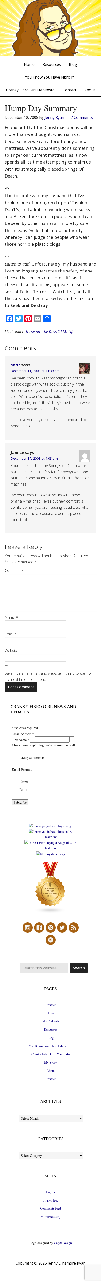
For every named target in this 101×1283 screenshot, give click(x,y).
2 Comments (82, 117)
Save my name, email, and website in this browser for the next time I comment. (48, 676)
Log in (50, 1192)
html (25, 782)
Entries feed (50, 1200)
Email (10, 634)
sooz (15, 365)
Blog (50, 1037)
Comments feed (50, 1208)
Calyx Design (63, 1242)
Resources (50, 1029)
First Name (20, 739)
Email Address (23, 733)
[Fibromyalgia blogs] (50, 912)
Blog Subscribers (33, 757)
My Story (50, 1062)
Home (50, 1013)
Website (11, 650)
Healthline (50, 836)
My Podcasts (50, 1021)
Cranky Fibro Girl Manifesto (50, 1054)
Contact (51, 1004)
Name (11, 617)
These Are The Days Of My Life (49, 331)
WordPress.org (50, 1216)
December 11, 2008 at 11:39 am (35, 371)
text (24, 790)
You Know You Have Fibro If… (50, 1046)
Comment (14, 570)
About (51, 1070)
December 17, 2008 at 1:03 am (34, 458)
